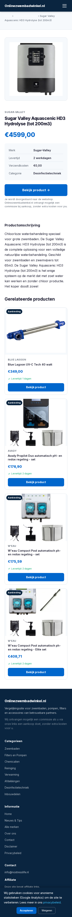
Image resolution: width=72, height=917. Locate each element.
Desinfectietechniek (25, 16)
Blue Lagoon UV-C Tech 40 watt (30, 364)
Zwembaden (12, 748)
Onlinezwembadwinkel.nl (25, 6)
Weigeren (47, 910)
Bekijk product (36, 387)
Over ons (10, 833)
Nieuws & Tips (13, 820)
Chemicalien (12, 761)
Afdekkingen (12, 781)
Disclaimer (11, 846)
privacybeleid (52, 902)
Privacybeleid (13, 853)
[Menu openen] (64, 5)
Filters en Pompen (16, 755)
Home (8, 16)
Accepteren (26, 910)
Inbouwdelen (12, 794)
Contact (9, 839)
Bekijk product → (36, 190)
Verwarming (12, 774)
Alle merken (12, 826)
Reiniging (10, 768)
